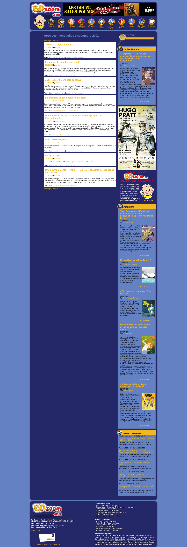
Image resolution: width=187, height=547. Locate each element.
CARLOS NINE (53, 155)
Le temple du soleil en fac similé (62, 62)
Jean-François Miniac (130, 298)
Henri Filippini (128, 223)
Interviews (151, 26)
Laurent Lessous (129, 65)
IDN (62, 525)
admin (57, 47)
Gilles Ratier (127, 334)
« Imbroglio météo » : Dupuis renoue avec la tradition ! (134, 385)
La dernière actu (131, 49)
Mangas (131, 26)
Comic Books (121, 27)
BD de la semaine (61, 27)
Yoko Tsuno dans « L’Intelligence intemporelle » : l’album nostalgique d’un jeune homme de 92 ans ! (136, 214)
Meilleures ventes (81, 27)
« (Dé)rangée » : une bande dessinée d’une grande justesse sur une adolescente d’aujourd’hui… (135, 57)
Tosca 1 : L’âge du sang (58, 44)
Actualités (51, 26)
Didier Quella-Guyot (130, 264)
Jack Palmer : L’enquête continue (63, 80)
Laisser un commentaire (74, 57)
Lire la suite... (146, 102)
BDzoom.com (59, 101)
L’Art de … (91, 26)
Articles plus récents (52, 41)
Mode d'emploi (36, 531)
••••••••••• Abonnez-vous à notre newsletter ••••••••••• (48, 545)
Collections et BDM (142, 27)
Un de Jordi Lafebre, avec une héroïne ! (135, 327)
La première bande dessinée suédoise (66, 97)
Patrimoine (71, 26)
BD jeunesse (101, 27)
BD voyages (111, 27)
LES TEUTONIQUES (56, 139)
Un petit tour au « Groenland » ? (135, 260)
